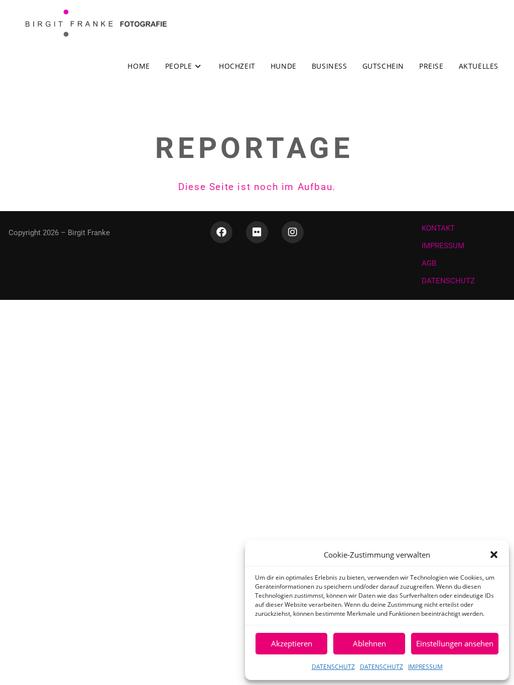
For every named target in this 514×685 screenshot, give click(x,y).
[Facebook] (221, 232)
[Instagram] (293, 232)
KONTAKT (438, 228)
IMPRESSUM (425, 666)
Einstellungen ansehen (454, 643)
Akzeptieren (291, 643)
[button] (494, 555)
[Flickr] (257, 232)
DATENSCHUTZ (333, 666)
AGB (429, 263)
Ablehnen (369, 643)
